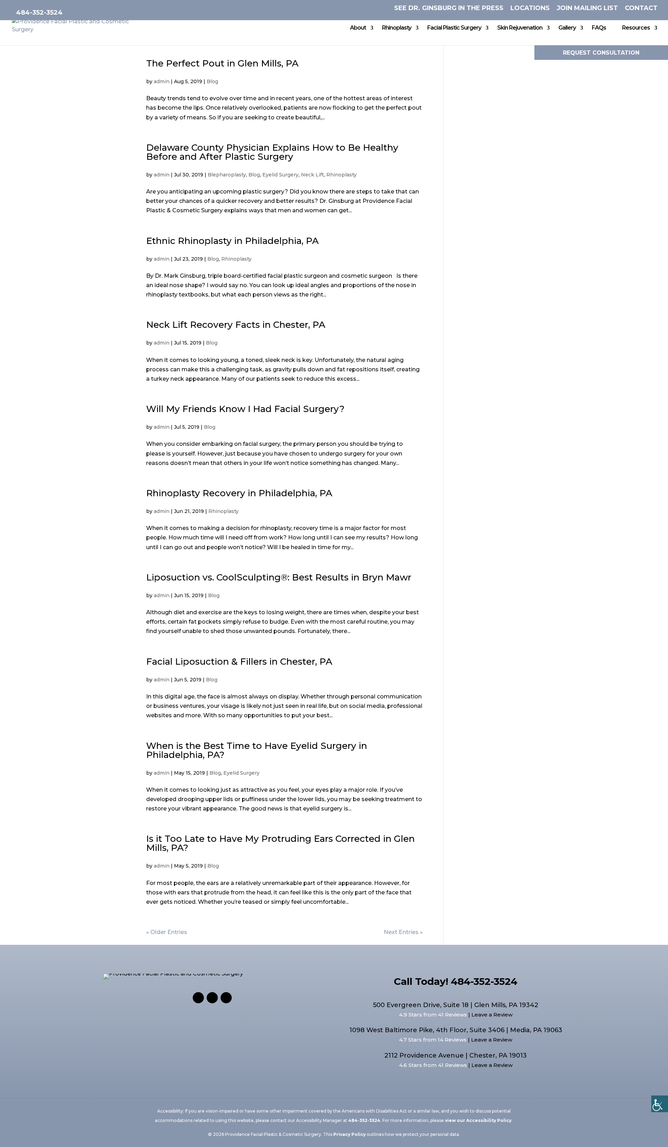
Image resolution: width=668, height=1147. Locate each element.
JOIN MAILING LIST (587, 8)
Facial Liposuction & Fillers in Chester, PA (239, 661)
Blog (212, 81)
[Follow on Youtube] (226, 997)
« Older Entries (166, 932)
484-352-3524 (39, 12)
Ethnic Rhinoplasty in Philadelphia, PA (232, 240)
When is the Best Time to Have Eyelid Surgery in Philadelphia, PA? (256, 750)
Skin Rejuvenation (519, 28)
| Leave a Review (489, 1014)
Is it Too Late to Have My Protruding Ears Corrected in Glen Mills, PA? (280, 843)
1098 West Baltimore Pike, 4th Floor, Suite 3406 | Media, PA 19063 (455, 1030)
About (358, 28)
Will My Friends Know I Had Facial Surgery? (245, 408)
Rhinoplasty (396, 28)
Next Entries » (403, 932)
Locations (530, 8)
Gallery (567, 28)
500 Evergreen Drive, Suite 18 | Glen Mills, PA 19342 (455, 1005)
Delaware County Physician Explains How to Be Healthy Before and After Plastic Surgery (272, 152)
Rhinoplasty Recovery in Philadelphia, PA (239, 493)
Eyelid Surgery (280, 175)
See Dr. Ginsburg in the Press (448, 8)
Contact (641, 8)
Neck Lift (312, 175)
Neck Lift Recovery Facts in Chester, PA (235, 324)
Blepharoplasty (227, 175)
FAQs (599, 28)
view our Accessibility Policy (478, 1120)
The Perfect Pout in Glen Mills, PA (222, 63)
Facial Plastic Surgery (454, 28)
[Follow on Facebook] (198, 997)
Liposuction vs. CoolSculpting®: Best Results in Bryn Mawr (278, 577)
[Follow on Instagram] (212, 997)
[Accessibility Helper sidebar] (659, 1103)
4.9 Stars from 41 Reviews (433, 1014)
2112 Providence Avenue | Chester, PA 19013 (455, 1055)
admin (161, 81)
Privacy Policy (349, 1134)
